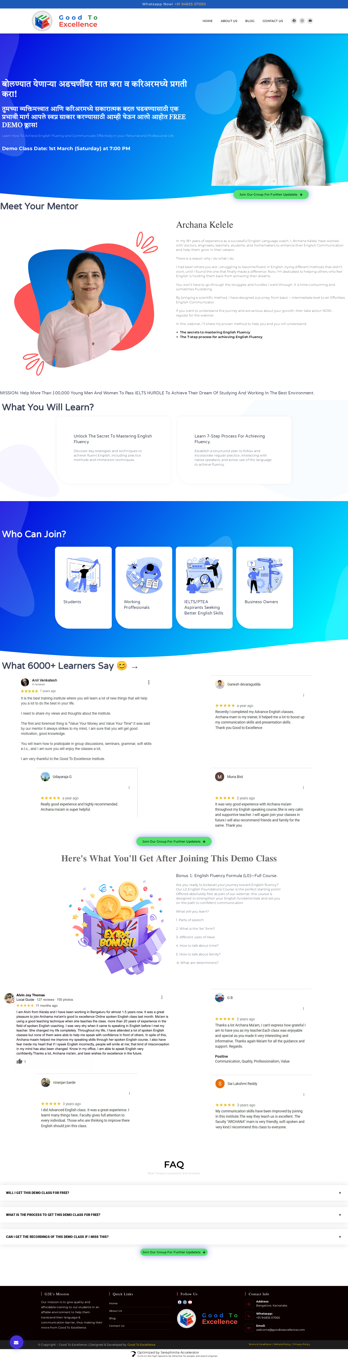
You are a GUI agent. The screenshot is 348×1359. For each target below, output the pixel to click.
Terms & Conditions (260, 1344)
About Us (229, 21)
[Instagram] (302, 21)
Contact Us (273, 21)
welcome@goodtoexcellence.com (280, 1330)
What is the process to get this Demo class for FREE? (53, 1215)
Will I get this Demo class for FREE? (37, 1193)
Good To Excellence (141, 1344)
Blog (250, 21)
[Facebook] (294, 21)
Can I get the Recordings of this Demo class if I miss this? (57, 1237)
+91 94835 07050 (190, 4)
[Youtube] (310, 21)
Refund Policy (282, 1344)
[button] (16, 1342)
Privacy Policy (301, 1344)
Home (208, 21)
